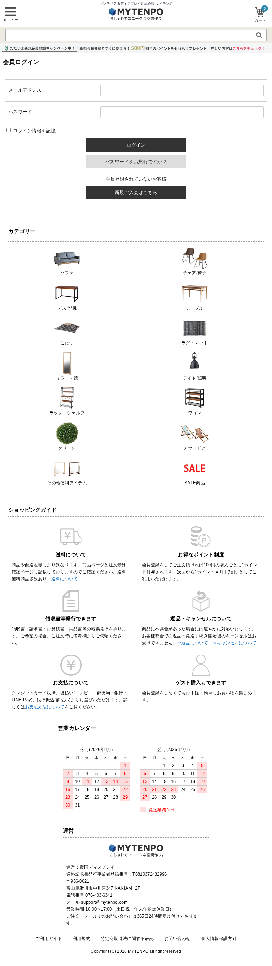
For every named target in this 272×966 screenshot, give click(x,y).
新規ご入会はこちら (136, 192)
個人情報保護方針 (218, 938)
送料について (64, 578)
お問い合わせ (177, 938)
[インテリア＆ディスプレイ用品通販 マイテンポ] (136, 18)
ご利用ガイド (48, 938)
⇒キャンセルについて (234, 642)
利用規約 (81, 938)
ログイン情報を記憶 (34, 130)
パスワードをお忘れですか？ (136, 161)
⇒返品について (192, 642)
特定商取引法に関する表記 (127, 938)
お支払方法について (45, 706)
